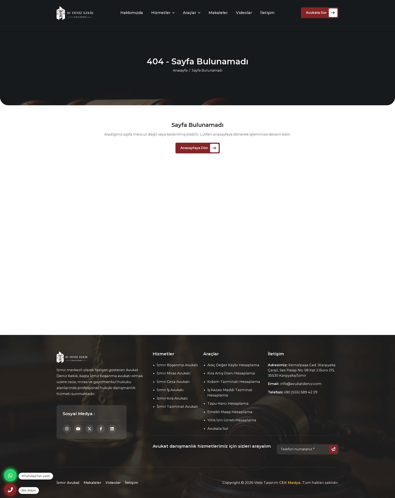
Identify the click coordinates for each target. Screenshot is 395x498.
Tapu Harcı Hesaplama (228, 403)
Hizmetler (161, 12)
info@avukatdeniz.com (301, 384)
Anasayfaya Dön (194, 148)
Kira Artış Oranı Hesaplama (231, 373)
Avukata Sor (316, 13)
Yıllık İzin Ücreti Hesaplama (231, 420)
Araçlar (189, 12)
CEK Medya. (290, 483)
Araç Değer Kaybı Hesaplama (233, 365)
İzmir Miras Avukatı (174, 373)
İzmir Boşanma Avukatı (177, 365)
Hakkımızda (131, 12)
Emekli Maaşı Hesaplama (229, 412)
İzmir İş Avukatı (170, 390)
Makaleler (218, 12)
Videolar (244, 12)
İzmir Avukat (68, 483)
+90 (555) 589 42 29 (300, 392)
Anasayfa (180, 70)
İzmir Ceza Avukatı (173, 382)
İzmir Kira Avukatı (172, 398)
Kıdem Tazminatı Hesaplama (233, 382)
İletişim (267, 12)
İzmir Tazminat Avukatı (177, 406)
